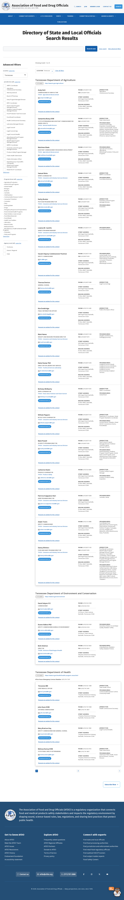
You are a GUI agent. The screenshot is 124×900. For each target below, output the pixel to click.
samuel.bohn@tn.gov (46, 181)
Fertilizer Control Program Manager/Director (14, 110)
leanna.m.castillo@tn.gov (48, 235)
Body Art (6, 190)
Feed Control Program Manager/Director (13, 106)
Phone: (80, 90)
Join (85, 6)
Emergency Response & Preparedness (15, 209)
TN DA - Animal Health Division (53, 125)
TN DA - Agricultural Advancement (54, 95)
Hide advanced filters (114, 49)
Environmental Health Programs (13, 212)
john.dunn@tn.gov (45, 713)
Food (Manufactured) (10, 216)
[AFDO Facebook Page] (84, 874)
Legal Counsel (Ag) (12, 131)
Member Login (95, 6)
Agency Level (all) (12, 243)
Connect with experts (26, 16)
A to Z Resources (46, 16)
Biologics (6, 188)
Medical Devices (9, 226)
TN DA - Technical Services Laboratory (55, 368)
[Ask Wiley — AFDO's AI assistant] (115, 892)
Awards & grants (107, 16)
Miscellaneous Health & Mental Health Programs (14, 229)
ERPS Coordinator (12, 103)
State (8, 254)
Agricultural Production (10, 182)
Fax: (79, 92)
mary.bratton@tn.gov (46, 734)
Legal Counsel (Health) (13, 134)
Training (70, 16)
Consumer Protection (10, 199)
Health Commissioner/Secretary (16, 120)
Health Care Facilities (10, 220)
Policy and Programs (10, 234)
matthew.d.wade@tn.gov (47, 155)
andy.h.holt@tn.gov (46, 98)
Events (58, 16)
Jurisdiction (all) (12, 82)
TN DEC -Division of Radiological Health (56, 650)
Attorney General (12, 92)
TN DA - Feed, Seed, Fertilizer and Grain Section (57, 393)
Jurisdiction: (103, 90)
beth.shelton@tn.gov (46, 653)
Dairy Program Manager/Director (16, 99)
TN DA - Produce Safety (51, 474)
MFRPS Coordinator (12, 145)
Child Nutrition (8, 195)
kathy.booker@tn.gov (46, 207)
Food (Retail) (7, 218)
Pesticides (7, 232)
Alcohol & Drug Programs (11, 184)
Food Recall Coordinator (14, 117)
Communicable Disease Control (13, 197)
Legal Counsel (11, 127)
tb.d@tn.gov (43, 259)
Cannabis (7, 193)
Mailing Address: (84, 104)
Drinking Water (8, 205)
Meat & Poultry (8, 224)
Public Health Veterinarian (14, 155)
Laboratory (7, 222)
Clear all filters (59, 70)
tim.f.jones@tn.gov (45, 691)
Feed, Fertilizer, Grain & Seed (12, 214)
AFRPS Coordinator (12, 85)
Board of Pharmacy (12, 96)
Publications (62, 22)
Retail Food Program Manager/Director (13, 166)
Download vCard (45, 101)
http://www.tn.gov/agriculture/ (54, 83)
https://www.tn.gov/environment (55, 596)
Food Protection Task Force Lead (16, 113)
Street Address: (83, 97)
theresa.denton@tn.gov (47, 288)
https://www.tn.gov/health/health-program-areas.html (61, 675)
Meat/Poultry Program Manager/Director (13, 141)
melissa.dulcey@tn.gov (47, 754)
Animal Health (8, 186)
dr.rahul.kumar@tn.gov (47, 371)
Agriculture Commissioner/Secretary (14, 89)
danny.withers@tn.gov (47, 555)
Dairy (5, 203)
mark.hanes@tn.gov (46, 342)
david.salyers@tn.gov (46, 609)
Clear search (103, 49)
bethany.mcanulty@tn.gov (48, 397)
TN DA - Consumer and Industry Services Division (57, 178)
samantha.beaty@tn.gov (47, 128)
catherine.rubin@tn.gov (47, 478)
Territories (10, 247)
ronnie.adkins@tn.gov (46, 630)
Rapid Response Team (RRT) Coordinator (15, 162)
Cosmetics (7, 201)
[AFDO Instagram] (91, 874)
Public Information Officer (14, 159)
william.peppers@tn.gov (47, 423)
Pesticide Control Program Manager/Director (14, 148)
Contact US (107, 6)
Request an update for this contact (48, 111)
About (10, 16)
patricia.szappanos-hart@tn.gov (49, 503)
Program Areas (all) (13, 179)
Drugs (6, 207)
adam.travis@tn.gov (46, 529)
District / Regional (12, 250)
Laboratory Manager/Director (15, 124)
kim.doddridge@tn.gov (47, 314)
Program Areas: (104, 123)
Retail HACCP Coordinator (14, 170)
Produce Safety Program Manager (16, 152)
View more (6, 172)
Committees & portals (87, 16)
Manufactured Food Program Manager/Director (15, 137)
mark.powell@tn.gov (46, 448)
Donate (118, 6)
